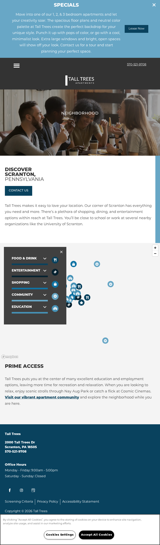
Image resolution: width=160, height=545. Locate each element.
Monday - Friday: (17, 470)
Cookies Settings (60, 534)
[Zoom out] (155, 253)
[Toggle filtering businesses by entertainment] (55, 272)
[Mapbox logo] (9, 357)
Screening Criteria (19, 501)
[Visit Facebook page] (10, 490)
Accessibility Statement (80, 501)
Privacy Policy (47, 501)
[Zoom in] (155, 248)
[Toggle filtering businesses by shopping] (55, 284)
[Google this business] (33, 490)
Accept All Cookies (96, 534)
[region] (80, 529)
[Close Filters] (61, 252)
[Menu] (17, 64)
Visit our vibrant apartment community (42, 397)
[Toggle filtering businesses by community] (55, 308)
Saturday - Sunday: (19, 476)
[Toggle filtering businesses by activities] (55, 296)
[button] (154, 5)
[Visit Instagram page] (21, 490)
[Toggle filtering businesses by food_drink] (55, 260)
